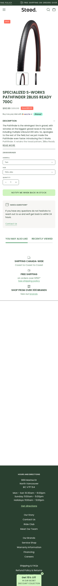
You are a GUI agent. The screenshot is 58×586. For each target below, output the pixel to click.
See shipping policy (29, 280)
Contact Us (11, 223)
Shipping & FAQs (29, 565)
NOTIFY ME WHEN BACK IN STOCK (29, 192)
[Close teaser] (42, 573)
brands (34, 294)
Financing (29, 552)
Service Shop (29, 542)
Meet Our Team (29, 529)
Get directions (29, 506)
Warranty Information (29, 547)
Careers (29, 556)
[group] (29, 2)
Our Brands (29, 538)
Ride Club (29, 524)
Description (10, 120)
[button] (48, 10)
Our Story (29, 514)
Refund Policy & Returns (29, 570)
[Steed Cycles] (29, 10)
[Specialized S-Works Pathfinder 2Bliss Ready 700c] (22, 79)
